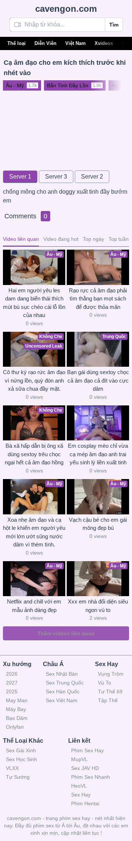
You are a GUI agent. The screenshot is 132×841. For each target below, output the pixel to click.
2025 (12, 691)
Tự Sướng (18, 777)
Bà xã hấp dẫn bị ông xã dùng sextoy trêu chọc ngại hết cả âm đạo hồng (34, 454)
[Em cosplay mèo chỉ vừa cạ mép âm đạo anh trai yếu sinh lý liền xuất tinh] (98, 423)
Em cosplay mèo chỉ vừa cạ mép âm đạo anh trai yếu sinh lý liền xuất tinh (98, 454)
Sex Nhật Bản (62, 674)
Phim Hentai (85, 803)
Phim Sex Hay (87, 750)
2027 (12, 683)
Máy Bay (16, 709)
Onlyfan (15, 727)
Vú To (104, 683)
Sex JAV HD (85, 768)
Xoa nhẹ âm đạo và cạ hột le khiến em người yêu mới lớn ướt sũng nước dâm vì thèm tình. (34, 532)
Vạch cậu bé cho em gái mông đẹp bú (98, 524)
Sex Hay (81, 795)
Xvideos (104, 43)
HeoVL (79, 786)
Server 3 (56, 176)
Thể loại (16, 43)
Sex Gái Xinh (21, 750)
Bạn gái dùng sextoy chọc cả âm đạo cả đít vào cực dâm (98, 380)
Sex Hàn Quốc (63, 691)
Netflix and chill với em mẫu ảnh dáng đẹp (34, 605)
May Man (16, 700)
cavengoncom (66, 9)
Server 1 (20, 176)
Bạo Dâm (16, 718)
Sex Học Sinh (21, 759)
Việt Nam (75, 43)
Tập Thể (108, 700)
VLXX (12, 768)
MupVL (79, 759)
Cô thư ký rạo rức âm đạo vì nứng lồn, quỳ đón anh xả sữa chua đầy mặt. (34, 380)
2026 (12, 674)
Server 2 (92, 176)
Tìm (113, 25)
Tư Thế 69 (110, 691)
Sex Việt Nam (61, 700)
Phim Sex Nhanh (90, 777)
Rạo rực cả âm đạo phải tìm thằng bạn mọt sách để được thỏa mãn (98, 298)
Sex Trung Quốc (65, 683)
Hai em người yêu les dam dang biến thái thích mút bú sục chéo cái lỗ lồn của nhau (34, 303)
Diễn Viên (45, 43)
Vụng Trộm (111, 674)
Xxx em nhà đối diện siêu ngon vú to (98, 605)
